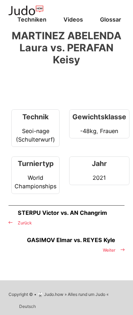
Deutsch (27, 306)
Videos (73, 19)
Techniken (31, 19)
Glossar (110, 19)
